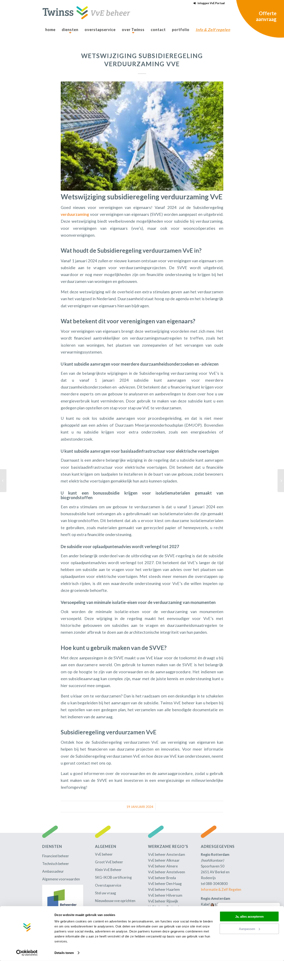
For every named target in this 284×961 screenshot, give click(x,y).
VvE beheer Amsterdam (166, 854)
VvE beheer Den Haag (165, 883)
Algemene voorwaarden (61, 879)
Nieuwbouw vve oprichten (115, 901)
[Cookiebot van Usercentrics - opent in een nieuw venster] (27, 953)
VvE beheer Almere (163, 866)
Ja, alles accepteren (249, 916)
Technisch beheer (55, 863)
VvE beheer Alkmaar (164, 860)
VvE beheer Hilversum (165, 895)
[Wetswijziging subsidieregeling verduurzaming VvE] (142, 136)
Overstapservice (108, 885)
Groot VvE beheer (109, 862)
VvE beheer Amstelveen (166, 872)
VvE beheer (104, 854)
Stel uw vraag (105, 893)
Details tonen (64, 953)
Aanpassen (247, 928)
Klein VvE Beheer (108, 869)
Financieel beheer (55, 856)
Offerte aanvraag (266, 16)
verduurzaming (75, 214)
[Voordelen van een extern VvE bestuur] (3, 480)
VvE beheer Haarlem (164, 889)
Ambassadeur (53, 871)
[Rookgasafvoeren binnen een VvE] (281, 480)
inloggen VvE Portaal (211, 3)
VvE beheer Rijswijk (163, 901)
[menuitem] (208, 3)
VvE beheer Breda (162, 878)
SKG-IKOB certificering (113, 877)
